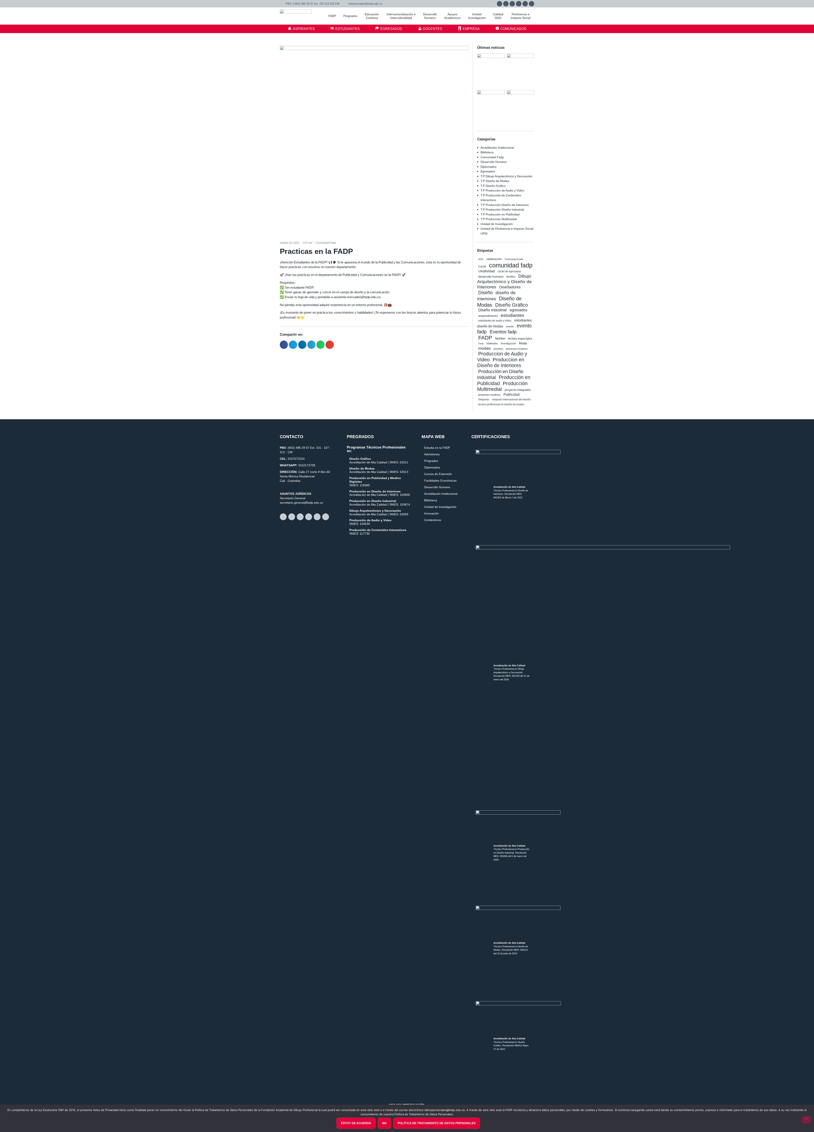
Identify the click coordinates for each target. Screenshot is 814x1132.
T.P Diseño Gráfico (493, 185)
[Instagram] (512, 3)
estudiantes (512, 315)
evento (510, 326)
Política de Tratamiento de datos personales (436, 1123)
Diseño (485, 292)
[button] (284, 345)
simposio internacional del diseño (511, 399)
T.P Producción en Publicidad (500, 214)
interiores (492, 343)
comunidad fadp (510, 265)
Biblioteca (487, 152)
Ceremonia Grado (514, 259)
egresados (518, 310)
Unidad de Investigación (497, 224)
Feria (481, 343)
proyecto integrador (518, 389)
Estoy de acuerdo (356, 1123)
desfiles (510, 276)
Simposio (483, 399)
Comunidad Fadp (492, 157)
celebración (494, 259)
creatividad (486, 271)
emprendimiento (488, 315)
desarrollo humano (490, 276)
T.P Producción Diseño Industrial (502, 209)
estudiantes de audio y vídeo (494, 320)
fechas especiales (520, 338)
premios (498, 348)
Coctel (482, 266)
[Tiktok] (531, 3)
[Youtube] (525, 3)
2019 (480, 259)
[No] (806, 1119)
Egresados (488, 171)
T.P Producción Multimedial (499, 219)
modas (484, 348)
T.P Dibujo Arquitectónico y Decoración (506, 176)
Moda (523, 343)
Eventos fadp (503, 331)
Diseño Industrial (492, 310)
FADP (485, 338)
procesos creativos (517, 348)
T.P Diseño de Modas (495, 181)
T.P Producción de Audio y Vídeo (502, 190)
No (384, 1123)
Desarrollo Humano (494, 162)
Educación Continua (372, 16)
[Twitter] (518, 3)
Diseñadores (510, 287)
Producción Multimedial (502, 386)
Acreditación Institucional (497, 147)
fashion (500, 338)
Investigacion (508, 343)
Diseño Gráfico (511, 305)
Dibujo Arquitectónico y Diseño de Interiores (504, 281)
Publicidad (511, 394)
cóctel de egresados (509, 271)
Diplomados (488, 166)
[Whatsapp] (499, 3)
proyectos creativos (489, 394)
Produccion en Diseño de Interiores (500, 362)
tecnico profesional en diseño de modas (501, 404)
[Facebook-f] (506, 3)
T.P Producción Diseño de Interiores (505, 205)
